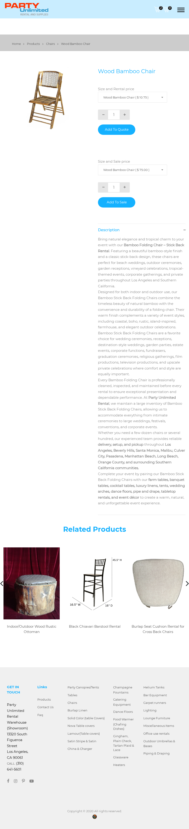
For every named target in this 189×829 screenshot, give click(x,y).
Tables (72, 695)
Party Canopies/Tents (83, 687)
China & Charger (80, 749)
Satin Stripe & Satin (82, 741)
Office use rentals (156, 733)
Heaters (119, 765)
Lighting (150, 710)
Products (34, 44)
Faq (40, 715)
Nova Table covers (81, 726)
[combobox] (132, 97)
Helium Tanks (153, 687)
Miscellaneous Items (158, 726)
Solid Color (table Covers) (86, 718)
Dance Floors (123, 711)
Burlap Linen (77, 710)
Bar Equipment (155, 695)
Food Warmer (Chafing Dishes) (123, 724)
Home (16, 44)
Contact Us (45, 707)
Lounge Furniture (156, 718)
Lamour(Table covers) (84, 733)
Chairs (51, 44)
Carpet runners (154, 703)
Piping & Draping (156, 753)
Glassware (120, 757)
